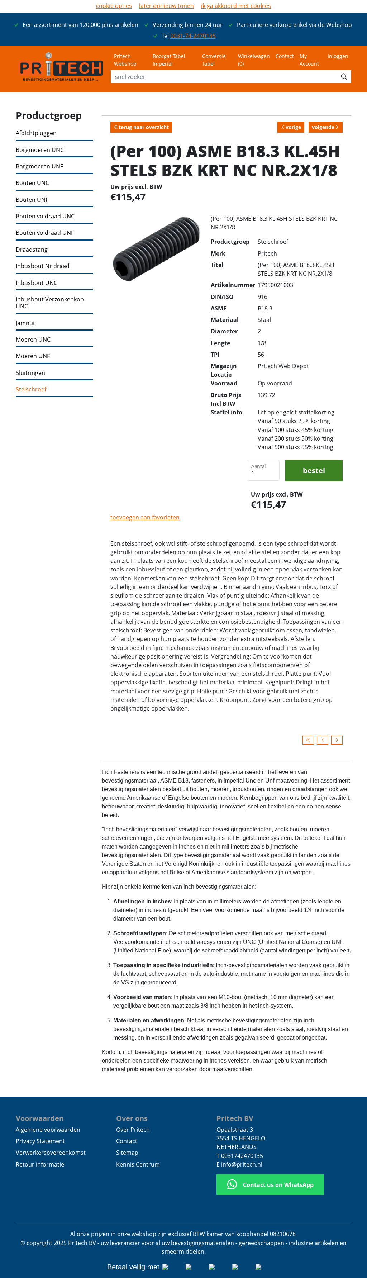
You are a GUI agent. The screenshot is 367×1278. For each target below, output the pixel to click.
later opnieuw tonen (166, 6)
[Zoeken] (344, 76)
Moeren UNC (33, 339)
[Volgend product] (337, 740)
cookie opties (114, 6)
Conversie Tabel (214, 60)
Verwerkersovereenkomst (51, 1152)
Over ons (132, 1118)
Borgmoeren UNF (39, 166)
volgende (323, 127)
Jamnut (25, 323)
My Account (309, 60)
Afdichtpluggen (36, 133)
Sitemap (127, 1152)
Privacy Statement (40, 1141)
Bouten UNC (32, 183)
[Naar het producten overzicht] (308, 740)
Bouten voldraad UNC (45, 216)
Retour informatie (40, 1164)
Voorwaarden (40, 1118)
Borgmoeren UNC (40, 150)
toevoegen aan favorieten (145, 517)
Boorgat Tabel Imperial (169, 60)
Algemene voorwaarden (48, 1130)
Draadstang (32, 249)
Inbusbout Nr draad (43, 266)
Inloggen (338, 56)
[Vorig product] (322, 740)
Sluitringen (30, 373)
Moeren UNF (33, 356)
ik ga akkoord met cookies (236, 6)
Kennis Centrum (138, 1164)
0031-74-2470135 (193, 36)
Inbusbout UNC (36, 283)
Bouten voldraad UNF (45, 232)
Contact (285, 56)
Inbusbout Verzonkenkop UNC (50, 303)
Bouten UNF (32, 199)
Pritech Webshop (125, 60)
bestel (314, 470)
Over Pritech (133, 1130)
